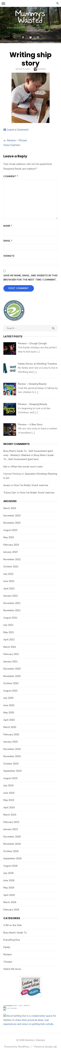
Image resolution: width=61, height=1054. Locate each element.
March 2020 (9, 727)
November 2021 (12, 610)
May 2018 (8, 887)
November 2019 (12, 756)
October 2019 (10, 763)
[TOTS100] (10, 1007)
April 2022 (9, 588)
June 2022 (8, 581)
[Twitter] (30, 37)
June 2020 (8, 705)
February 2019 (11, 822)
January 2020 (10, 741)
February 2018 (11, 909)
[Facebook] (23, 37)
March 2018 (9, 902)
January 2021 (10, 661)
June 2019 (8, 792)
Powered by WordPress (17, 1046)
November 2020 (12, 676)
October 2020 (10, 683)
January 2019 (10, 829)
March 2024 (9, 508)
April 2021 (9, 639)
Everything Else (11, 939)
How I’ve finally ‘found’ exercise (31, 485)
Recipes (7, 954)
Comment (10, 176)
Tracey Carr (9, 492)
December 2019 (12, 749)
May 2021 (8, 632)
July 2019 (8, 785)
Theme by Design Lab (45, 1046)
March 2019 (9, 814)
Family (6, 947)
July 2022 (8, 574)
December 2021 (12, 603)
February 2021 (11, 654)
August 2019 (10, 778)
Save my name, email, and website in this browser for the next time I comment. (30, 277)
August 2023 (10, 530)
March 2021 (9, 647)
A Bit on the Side (12, 925)
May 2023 (8, 537)
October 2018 (10, 851)
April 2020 (9, 720)
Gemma (41, 68)
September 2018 (12, 858)
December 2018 (12, 836)
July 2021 (8, 625)
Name (7, 225)
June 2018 (8, 880)
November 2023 (12, 522)
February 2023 (11, 544)
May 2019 (8, 800)
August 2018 (10, 865)
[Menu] (3, 3)
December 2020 (12, 668)
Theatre (7, 961)
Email (7, 240)
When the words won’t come (27, 466)
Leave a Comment (17, 130)
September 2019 (12, 771)
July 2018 (8, 873)
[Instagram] (37, 37)
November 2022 (12, 559)
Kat (5, 466)
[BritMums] (30, 999)
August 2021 (10, 617)
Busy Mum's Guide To (15, 932)
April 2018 (9, 895)
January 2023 (10, 552)
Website (8, 256)
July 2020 (8, 698)
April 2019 (9, 807)
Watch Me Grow (12, 969)
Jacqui (6, 485)
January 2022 (10, 595)
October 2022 (10, 566)
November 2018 (12, 843)
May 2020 (8, 712)
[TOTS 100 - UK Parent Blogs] (17, 1005)
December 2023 (12, 515)
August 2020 (10, 690)
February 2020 (11, 734)
